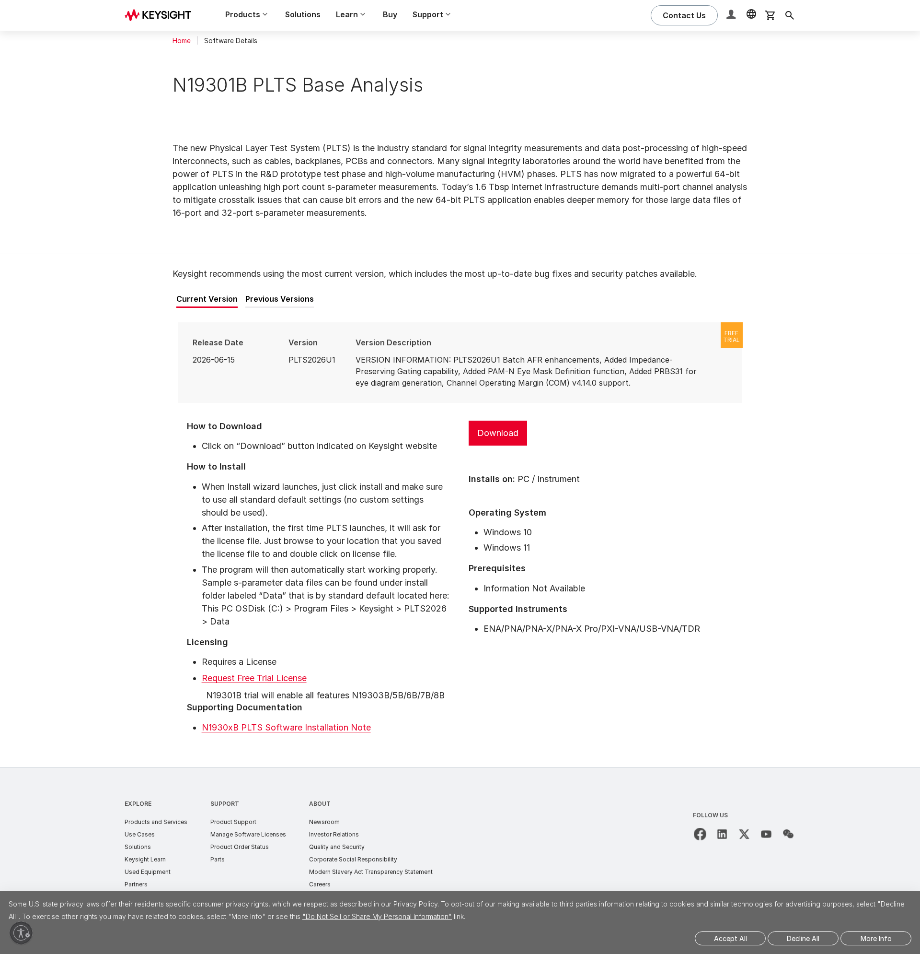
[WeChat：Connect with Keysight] (788, 834)
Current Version (207, 299)
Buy (390, 14)
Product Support (233, 821)
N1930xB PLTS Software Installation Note (286, 727)
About (320, 803)
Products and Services (156, 821)
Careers (320, 884)
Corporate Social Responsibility (353, 859)
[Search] (789, 15)
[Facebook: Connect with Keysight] (700, 834)
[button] (732, 16)
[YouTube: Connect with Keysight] (766, 834)
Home (181, 41)
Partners (136, 884)
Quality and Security (337, 846)
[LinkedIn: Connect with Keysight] (722, 834)
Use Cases (140, 834)
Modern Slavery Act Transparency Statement (371, 871)
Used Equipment (148, 871)
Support (224, 803)
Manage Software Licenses (248, 834)
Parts (217, 859)
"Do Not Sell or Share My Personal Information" (377, 916)
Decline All (803, 938)
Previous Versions (279, 299)
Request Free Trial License (254, 678)
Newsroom (324, 821)
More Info (876, 938)
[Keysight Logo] (161, 15)
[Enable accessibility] (21, 932)
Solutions (303, 14)
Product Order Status (239, 846)
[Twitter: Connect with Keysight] (744, 834)
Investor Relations (334, 834)
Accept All (730, 938)
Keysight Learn (145, 859)
